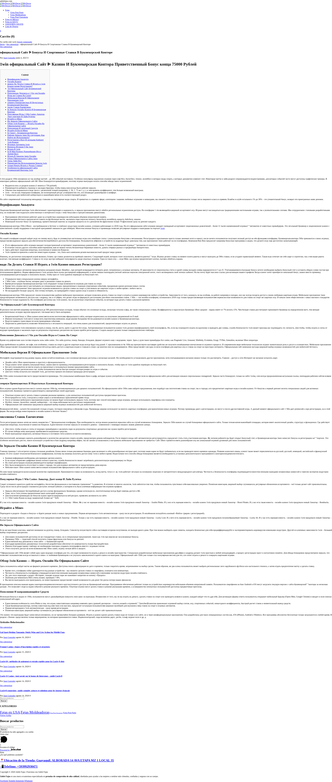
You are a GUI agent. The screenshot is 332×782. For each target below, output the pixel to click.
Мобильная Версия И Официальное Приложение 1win (23, 99)
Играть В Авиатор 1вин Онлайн (21, 156)
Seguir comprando (24, 42)
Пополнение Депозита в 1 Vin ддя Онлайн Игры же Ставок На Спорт (26, 94)
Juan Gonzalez (9, 58)
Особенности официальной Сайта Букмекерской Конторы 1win (22, 169)
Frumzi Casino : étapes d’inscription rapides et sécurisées (25, 647)
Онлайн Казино (14, 81)
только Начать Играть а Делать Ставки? (25, 165)
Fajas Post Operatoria (56, 713)
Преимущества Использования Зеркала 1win (27, 163)
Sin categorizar (12, 44)
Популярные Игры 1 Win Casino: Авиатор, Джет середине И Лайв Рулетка (26, 115)
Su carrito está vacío (8, 42)
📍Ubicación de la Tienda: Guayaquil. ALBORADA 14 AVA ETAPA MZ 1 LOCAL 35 (57, 760)
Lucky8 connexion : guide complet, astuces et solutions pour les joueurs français (35, 690)
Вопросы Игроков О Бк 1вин (20, 147)
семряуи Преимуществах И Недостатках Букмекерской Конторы (25, 103)
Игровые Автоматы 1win (18, 144)
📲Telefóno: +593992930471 (19, 766)
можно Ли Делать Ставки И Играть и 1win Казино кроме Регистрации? (26, 85)
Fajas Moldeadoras (35, 712)
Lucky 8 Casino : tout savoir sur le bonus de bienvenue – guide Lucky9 (31, 676)
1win (162, 228)
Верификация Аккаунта (18, 79)
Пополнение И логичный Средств (22, 128)
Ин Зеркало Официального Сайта (22, 121)
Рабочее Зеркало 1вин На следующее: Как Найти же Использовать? (26, 136)
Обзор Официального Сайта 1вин (22, 158)
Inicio (2, 44)
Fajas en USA (10, 712)
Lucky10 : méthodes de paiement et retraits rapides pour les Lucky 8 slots (32, 661)
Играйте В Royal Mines (17, 130)
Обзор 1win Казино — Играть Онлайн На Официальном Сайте (25, 124)
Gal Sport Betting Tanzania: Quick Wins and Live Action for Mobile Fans (32, 632)
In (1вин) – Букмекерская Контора (22, 133)
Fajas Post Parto (69, 713)
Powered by (5, 750)
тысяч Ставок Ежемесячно (19, 107)
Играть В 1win (13, 149)
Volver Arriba (5, 715)
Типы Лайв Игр (14, 161)
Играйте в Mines (14, 119)
